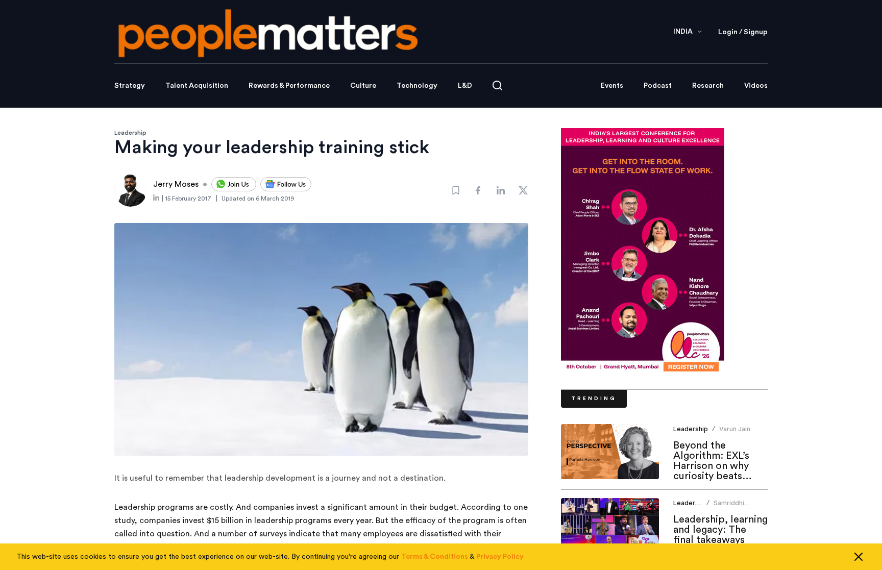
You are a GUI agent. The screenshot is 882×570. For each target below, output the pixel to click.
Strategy (129, 85)
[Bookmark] (456, 190)
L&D (465, 85)
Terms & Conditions (434, 556)
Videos (756, 85)
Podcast (658, 85)
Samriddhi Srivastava (729, 507)
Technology (417, 85)
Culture (363, 85)
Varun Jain (734, 429)
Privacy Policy (500, 556)
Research (708, 85)
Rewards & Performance (289, 85)
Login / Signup (743, 32)
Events (612, 85)
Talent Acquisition (196, 85)
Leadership (130, 133)
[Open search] (497, 85)
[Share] (478, 190)
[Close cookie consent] (858, 557)
